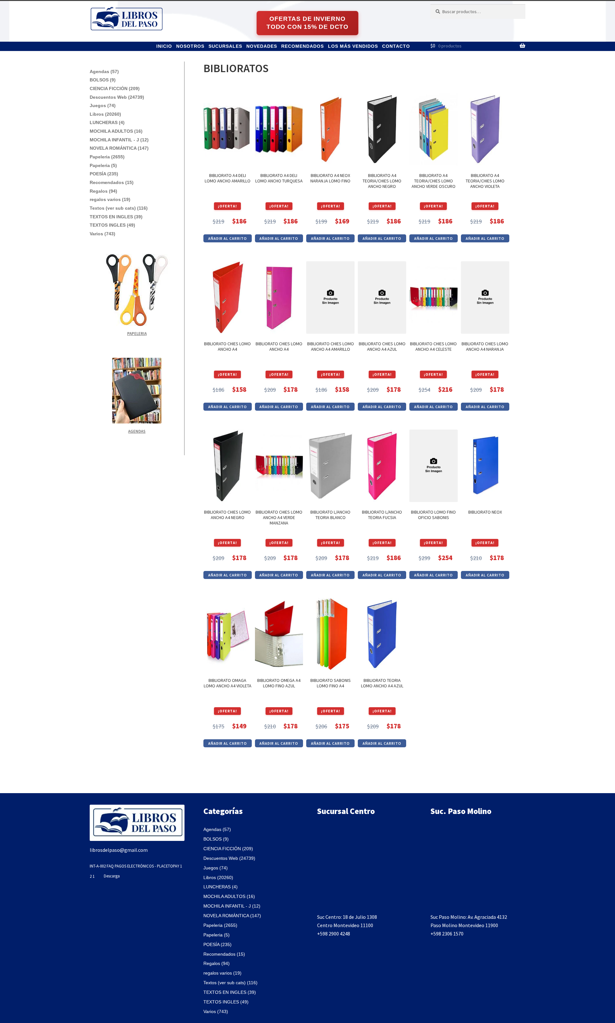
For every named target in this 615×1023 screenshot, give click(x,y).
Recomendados (302, 46)
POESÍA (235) (104, 173)
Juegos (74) (103, 105)
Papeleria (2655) (107, 156)
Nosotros (190, 46)
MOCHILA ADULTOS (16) (116, 131)
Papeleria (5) (103, 165)
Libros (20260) (105, 114)
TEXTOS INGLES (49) (112, 225)
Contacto (396, 46)
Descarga (112, 875)
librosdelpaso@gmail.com (119, 850)
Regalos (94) (103, 191)
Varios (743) (102, 233)
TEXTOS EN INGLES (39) (116, 216)
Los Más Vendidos (353, 46)
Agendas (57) (104, 71)
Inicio (164, 46)
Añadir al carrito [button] (227, 238)
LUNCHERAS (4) (107, 122)
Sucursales (225, 46)
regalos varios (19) (110, 199)
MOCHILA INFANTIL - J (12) (119, 139)
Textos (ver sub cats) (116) (119, 208)
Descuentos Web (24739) (117, 97)
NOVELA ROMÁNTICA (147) (119, 148)
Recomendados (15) (112, 182)
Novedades (261, 46)
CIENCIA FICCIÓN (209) (115, 88)
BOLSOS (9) (103, 79)
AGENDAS (136, 431)
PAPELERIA (137, 333)
